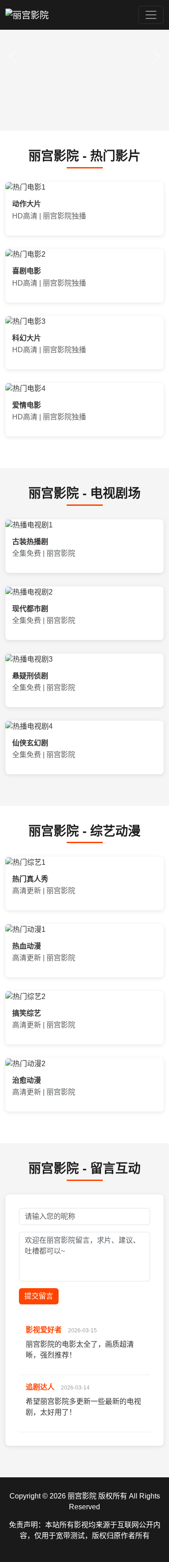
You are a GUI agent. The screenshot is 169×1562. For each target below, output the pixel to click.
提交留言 (38, 1296)
